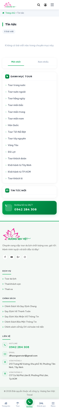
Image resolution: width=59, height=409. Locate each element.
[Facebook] (5, 257)
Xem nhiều (43, 61)
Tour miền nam (16, 118)
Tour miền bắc (15, 105)
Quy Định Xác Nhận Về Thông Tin (22, 316)
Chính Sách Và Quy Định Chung (21, 306)
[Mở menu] (52, 4)
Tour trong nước (16, 85)
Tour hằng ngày (16, 98)
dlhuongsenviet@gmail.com (23, 355)
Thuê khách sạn (13, 283)
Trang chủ (10, 13)
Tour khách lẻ (15, 178)
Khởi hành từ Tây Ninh (19, 165)
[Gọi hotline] (29, 402)
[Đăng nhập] (45, 5)
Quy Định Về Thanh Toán (18, 311)
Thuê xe (9, 289)
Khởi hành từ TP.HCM (19, 171)
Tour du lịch (10, 278)
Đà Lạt (12, 151)
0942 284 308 (25, 209)
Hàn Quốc (13, 125)
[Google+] (18, 257)
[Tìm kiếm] (39, 5)
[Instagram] (25, 257)
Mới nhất (16, 61)
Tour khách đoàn (17, 158)
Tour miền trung (16, 112)
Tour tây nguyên (17, 138)
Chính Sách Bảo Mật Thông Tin (21, 321)
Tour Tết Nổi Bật (17, 131)
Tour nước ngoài (17, 91)
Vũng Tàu (13, 145)
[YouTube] (11, 257)
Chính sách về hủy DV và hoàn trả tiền (24, 326)
